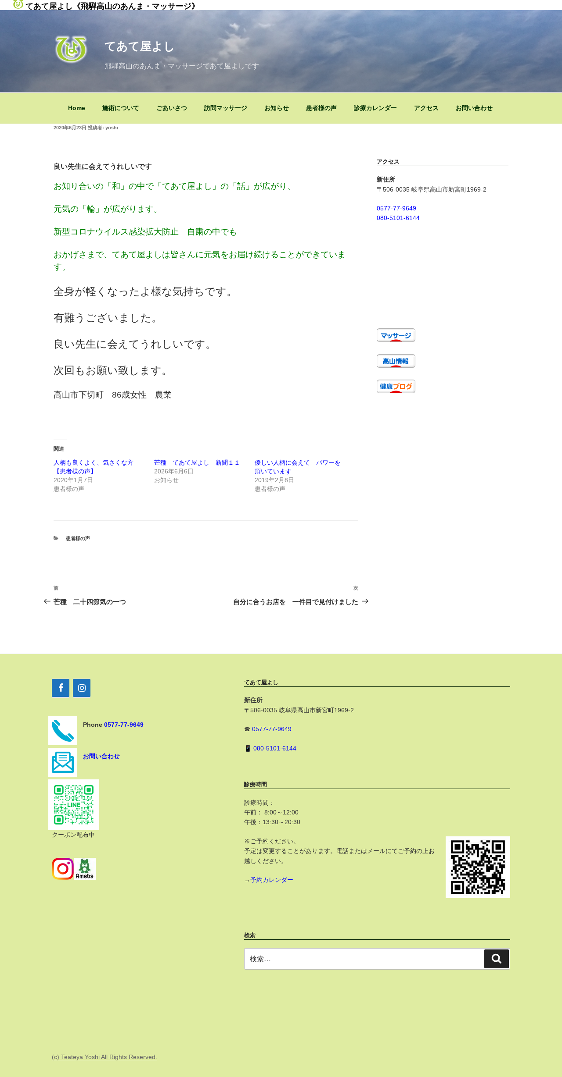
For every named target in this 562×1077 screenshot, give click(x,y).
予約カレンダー (271, 879)
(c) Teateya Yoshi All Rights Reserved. (104, 1056)
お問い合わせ (474, 107)
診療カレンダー (375, 107)
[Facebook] (60, 688)
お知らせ (276, 107)
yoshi (111, 127)
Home (76, 107)
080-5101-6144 (398, 217)
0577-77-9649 (396, 208)
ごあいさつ (171, 107)
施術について (120, 107)
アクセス (426, 107)
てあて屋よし (139, 46)
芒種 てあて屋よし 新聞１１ (197, 462)
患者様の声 (321, 107)
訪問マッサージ (225, 107)
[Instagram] (81, 688)
